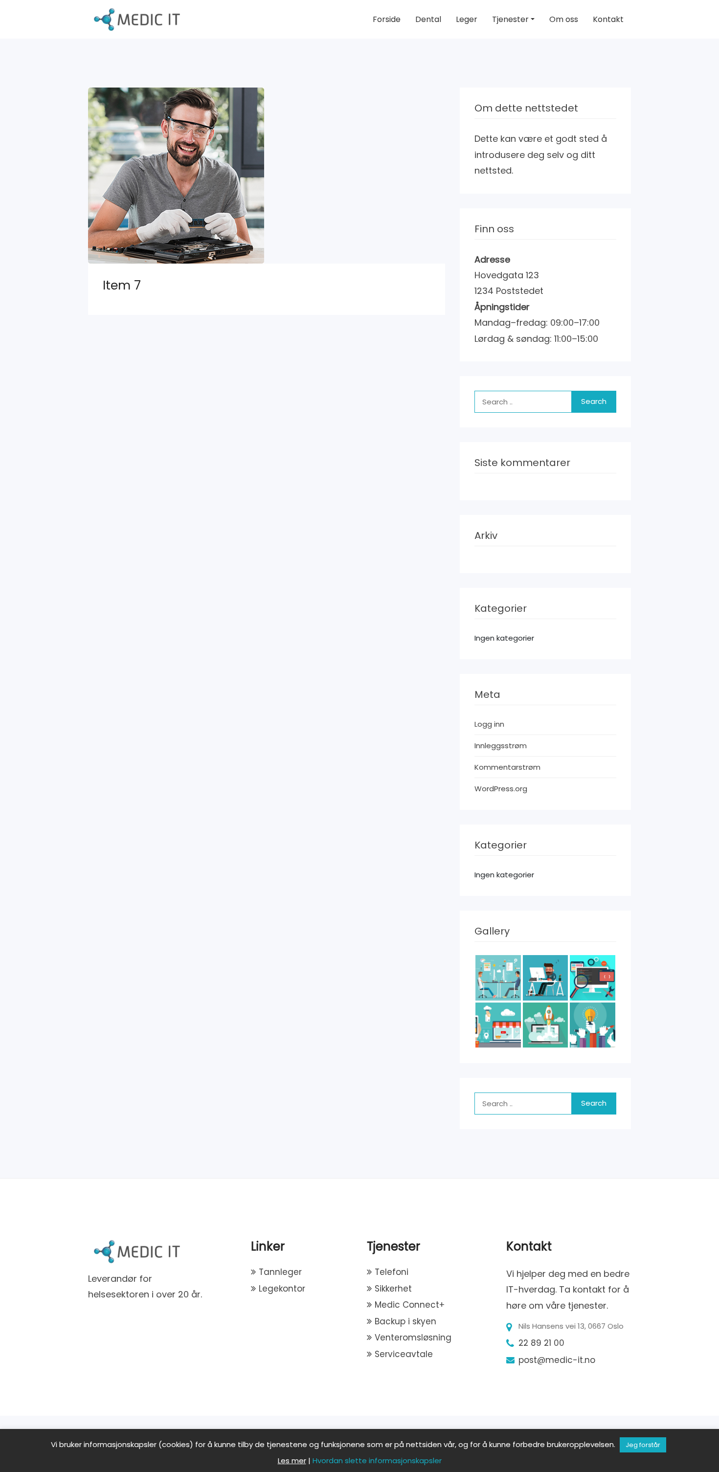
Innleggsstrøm (500, 745)
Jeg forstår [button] (643, 1445)
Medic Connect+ (410, 1305)
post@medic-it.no (556, 1360)
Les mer (292, 1460)
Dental (428, 19)
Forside (387, 19)
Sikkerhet (393, 1288)
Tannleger (280, 1272)
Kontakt (608, 19)
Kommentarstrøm (507, 767)
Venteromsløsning (413, 1337)
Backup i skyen (405, 1321)
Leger (466, 19)
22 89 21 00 (541, 1343)
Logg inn (489, 724)
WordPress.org (500, 788)
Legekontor (282, 1288)
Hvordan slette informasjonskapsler (377, 1460)
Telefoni (391, 1272)
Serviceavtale (404, 1354)
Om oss (563, 19)
